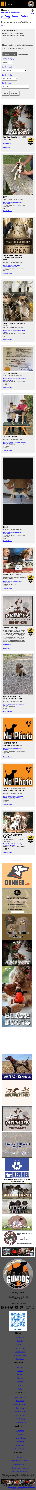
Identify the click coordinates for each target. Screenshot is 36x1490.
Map (32, 13)
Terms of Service (23, 1487)
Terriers (20, 18)
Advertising (20, 1431)
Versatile (4, 18)
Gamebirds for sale (20, 1422)
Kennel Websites (20, 1449)
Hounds (12, 18)
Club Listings (20, 1441)
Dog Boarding (20, 1419)
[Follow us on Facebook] (2, 1308)
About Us (20, 1341)
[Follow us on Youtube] (16, 1308)
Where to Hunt (20, 1412)
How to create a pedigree (20, 1471)
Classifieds (20, 1434)
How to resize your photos (20, 1468)
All (2, 16)
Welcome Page (20, 1337)
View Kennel (6, 147)
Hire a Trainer (20, 1401)
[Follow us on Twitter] (11, 1308)
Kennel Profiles (20, 1445)
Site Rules (20, 1457)
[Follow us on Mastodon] (21, 1308)
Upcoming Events (20, 1355)
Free (3, 25)
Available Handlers (20, 1404)
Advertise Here (17, 860)
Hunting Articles (20, 1352)
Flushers (24, 16)
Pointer (7, 16)
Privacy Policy (12, 1487)
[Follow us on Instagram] (7, 1308)
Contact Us (20, 1344)
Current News (20, 1348)
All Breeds (20, 1367)
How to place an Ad (20, 1464)
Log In (10, 4)
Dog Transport (20, 1415)
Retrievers (16, 16)
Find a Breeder (20, 1397)
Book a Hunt (20, 1408)
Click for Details (7, 211)
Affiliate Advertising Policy (23, 1487)
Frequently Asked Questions (20, 1461)
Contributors (20, 1359)
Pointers (20, 1371)
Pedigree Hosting (20, 1438)
